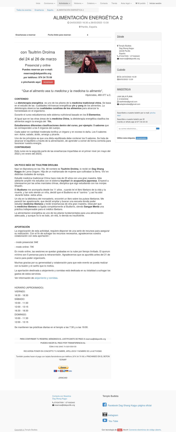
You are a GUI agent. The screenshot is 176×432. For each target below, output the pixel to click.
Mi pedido (141, 3)
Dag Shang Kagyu (59, 398)
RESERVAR (48, 82)
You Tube (113, 421)
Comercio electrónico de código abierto (145, 429)
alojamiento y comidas (46, 277)
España (50, 10)
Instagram (113, 415)
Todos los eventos (23, 10)
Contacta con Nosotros (61, 396)
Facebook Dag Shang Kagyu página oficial (130, 405)
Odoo (119, 430)
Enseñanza (39, 10)
